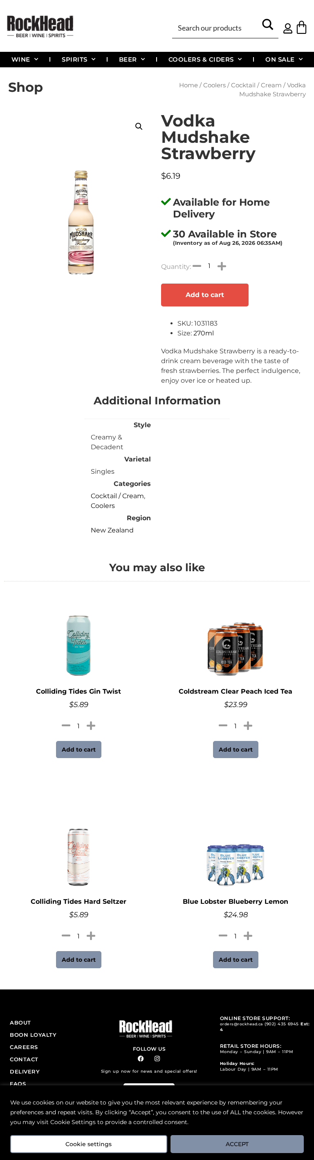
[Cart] (301, 27)
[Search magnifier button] (268, 27)
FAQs (18, 1083)
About (20, 1022)
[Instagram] (157, 1059)
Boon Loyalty (33, 1034)
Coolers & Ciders (201, 59)
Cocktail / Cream (256, 85)
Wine (20, 59)
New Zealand (112, 530)
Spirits (74, 59)
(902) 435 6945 (282, 1024)
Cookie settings (88, 1144)
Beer (128, 59)
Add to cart (205, 295)
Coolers (214, 85)
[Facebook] (141, 1059)
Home (188, 85)
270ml (203, 333)
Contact (24, 1059)
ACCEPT (237, 1144)
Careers (24, 1047)
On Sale (280, 59)
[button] (139, 126)
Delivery (25, 1071)
